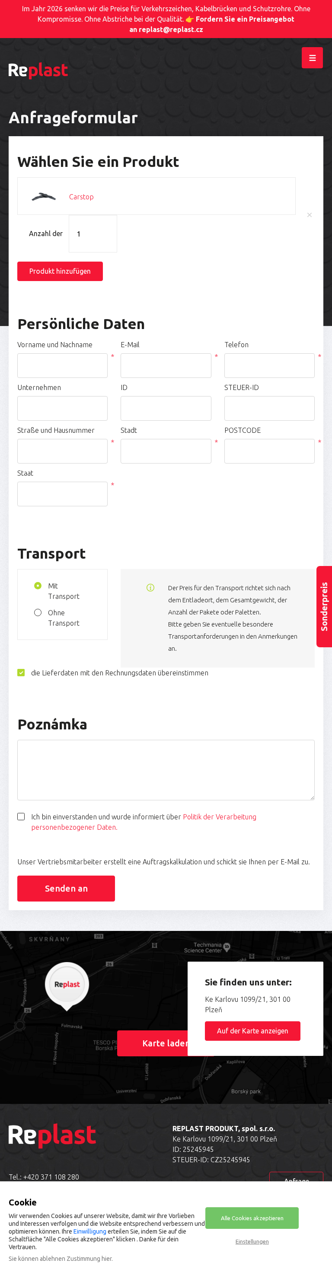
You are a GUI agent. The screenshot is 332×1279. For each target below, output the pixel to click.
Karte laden (166, 1043)
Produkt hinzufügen (60, 271)
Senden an (66, 888)
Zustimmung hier (89, 1258)
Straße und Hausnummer (56, 430)
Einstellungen (252, 1241)
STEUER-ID (241, 387)
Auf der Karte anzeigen (252, 1031)
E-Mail (130, 345)
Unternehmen (39, 387)
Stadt (129, 430)
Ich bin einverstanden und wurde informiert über (143, 822)
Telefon (236, 345)
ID (124, 387)
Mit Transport (64, 591)
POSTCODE (242, 430)
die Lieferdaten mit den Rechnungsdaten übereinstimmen (119, 673)
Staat (25, 473)
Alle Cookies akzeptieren (252, 1218)
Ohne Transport (64, 618)
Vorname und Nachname (55, 345)
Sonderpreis (324, 606)
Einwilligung (89, 1231)
